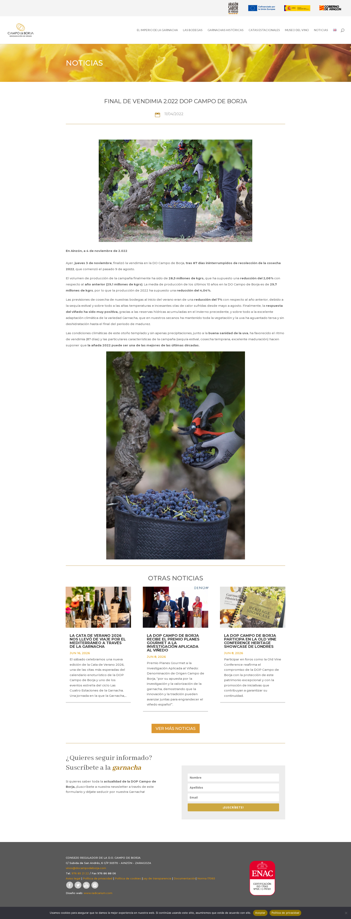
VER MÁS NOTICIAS (176, 728)
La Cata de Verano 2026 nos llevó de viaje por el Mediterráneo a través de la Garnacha (98, 641)
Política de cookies (128, 878)
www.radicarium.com (98, 893)
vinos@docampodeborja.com (86, 868)
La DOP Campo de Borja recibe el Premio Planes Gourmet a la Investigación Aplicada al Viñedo (173, 642)
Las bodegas (193, 30)
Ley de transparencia (157, 878)
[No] (346, 913)
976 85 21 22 (80, 873)
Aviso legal (73, 878)
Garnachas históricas (226, 30)
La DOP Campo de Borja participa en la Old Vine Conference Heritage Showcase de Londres (250, 641)
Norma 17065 (206, 878)
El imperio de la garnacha (157, 30)
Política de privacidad (97, 878)
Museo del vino (297, 30)
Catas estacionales (264, 30)
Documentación (185, 878)
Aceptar (260, 912)
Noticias (321, 30)
